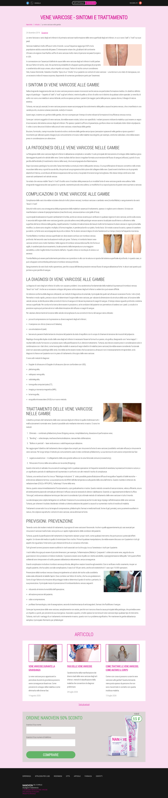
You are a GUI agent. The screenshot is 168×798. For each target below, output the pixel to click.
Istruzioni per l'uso (42, 776)
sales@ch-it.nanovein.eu (31, 788)
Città (68, 776)
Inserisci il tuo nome (33, 725)
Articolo (77, 776)
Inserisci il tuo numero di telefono (38, 737)
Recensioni (58, 776)
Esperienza (27, 776)
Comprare (51, 754)
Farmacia (88, 776)
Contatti (99, 776)
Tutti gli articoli (84, 704)
